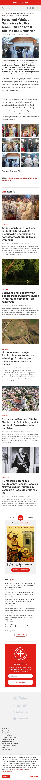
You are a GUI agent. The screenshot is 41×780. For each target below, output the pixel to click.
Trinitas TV (5, 733)
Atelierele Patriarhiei (8, 739)
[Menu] (3, 3)
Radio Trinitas (6, 729)
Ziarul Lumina (6, 731)
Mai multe (34, 776)
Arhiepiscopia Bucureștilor (10, 745)
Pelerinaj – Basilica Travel (9, 737)
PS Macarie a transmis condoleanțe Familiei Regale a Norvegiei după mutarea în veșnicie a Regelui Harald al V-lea (20, 486)
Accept (6, 776)
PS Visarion (33, 178)
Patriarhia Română (7, 735)
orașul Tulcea (24, 178)
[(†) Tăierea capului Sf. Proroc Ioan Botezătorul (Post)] (20, 544)
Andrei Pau (12, 34)
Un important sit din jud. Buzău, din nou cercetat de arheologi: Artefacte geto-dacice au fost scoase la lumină (18, 358)
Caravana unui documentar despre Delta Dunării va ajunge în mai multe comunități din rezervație (20, 297)
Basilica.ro (20, 3)
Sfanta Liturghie (7, 180)
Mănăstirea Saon (13, 178)
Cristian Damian (13, 243)
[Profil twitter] (30, 8)
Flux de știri (6, 8)
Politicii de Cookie (17, 769)
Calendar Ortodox (20, 570)
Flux (9, 580)
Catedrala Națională (8, 741)
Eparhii (7, 13)
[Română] (38, 8)
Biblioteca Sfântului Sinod (10, 743)
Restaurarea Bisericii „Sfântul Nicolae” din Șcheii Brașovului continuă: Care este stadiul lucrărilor (20, 424)
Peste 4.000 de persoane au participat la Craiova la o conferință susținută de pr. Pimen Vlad (19, 627)
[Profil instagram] (33, 8)
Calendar (20, 523)
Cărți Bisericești (7, 749)
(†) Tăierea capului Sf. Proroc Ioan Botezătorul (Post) (19, 565)
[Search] (38, 3)
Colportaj (5, 747)
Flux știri (20, 635)
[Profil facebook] (27, 8)
